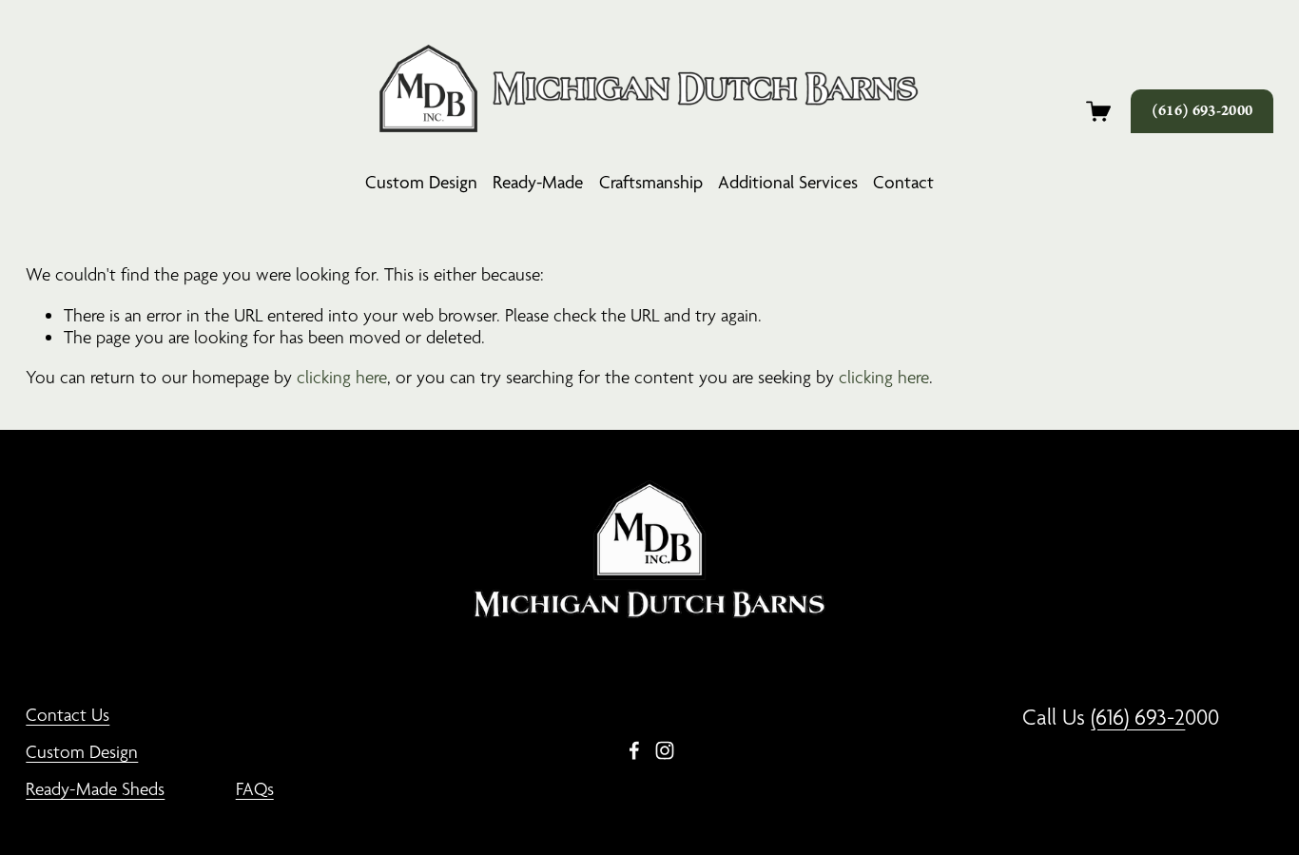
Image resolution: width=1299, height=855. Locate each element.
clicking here (342, 376)
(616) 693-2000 (1202, 111)
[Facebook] (634, 750)
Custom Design (421, 182)
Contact (903, 182)
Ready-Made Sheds (95, 788)
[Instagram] (664, 750)
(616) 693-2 (1138, 717)
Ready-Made (538, 182)
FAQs (255, 788)
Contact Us (67, 714)
